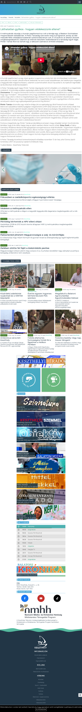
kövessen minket (24, 591)
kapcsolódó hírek (10, 189)
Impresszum (41, 658)
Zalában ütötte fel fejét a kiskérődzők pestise (24, 248)
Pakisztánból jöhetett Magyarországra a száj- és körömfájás (32, 235)
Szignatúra (31, 530)
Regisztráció (11, 2)
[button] (3, 169)
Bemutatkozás (41, 668)
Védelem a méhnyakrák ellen (16, 208)
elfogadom (41, 709)
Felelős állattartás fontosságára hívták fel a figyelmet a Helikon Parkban (39, 341)
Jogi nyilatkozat (41, 661)
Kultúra (41, 691)
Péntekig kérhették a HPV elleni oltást (21, 221)
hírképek (6, 150)
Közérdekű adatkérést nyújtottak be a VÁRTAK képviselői (11, 296)
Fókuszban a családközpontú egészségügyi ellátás (27, 197)
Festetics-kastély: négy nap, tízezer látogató (68, 339)
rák (15, 22)
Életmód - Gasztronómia (41, 697)
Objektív (31, 546)
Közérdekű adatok (41, 655)
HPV (3, 22)
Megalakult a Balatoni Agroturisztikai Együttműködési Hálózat (66, 296)
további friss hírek (11, 261)
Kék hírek (41, 688)
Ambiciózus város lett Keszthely (10, 339)
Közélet (17, 17)
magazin (21, 393)
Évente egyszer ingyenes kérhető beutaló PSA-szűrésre (39, 296)
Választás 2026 (41, 702)
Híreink (11, 17)
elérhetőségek (24, 579)
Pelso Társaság (36, 22)
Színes (30, 335)
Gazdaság (41, 682)
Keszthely (17, 26)
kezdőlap (4, 17)
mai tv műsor (23, 522)
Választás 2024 (41, 700)
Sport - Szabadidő (41, 685)
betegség (23, 22)
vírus (9, 22)
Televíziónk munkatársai (41, 671)
